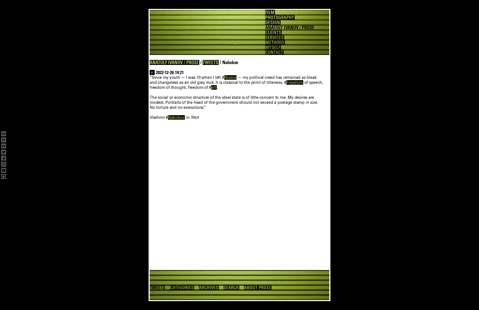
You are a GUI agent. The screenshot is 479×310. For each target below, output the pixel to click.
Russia (230, 77)
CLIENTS (273, 32)
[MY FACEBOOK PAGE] (3, 159)
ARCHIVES (208, 287)
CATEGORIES (181, 287)
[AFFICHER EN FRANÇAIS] (3, 140)
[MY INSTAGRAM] (3, 165)
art (213, 87)
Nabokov (176, 117)
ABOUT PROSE (257, 287)
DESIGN (272, 22)
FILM (269, 12)
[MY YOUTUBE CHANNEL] (3, 171)
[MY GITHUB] (3, 177)
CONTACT (274, 52)
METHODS (274, 42)
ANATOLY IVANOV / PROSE (174, 62)
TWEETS (210, 62)
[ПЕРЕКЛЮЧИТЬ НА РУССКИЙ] (3, 146)
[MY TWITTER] (3, 153)
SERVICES (274, 37)
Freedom (294, 82)
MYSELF (272, 47)
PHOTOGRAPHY (279, 17)
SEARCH (231, 287)
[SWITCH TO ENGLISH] (3, 134)
